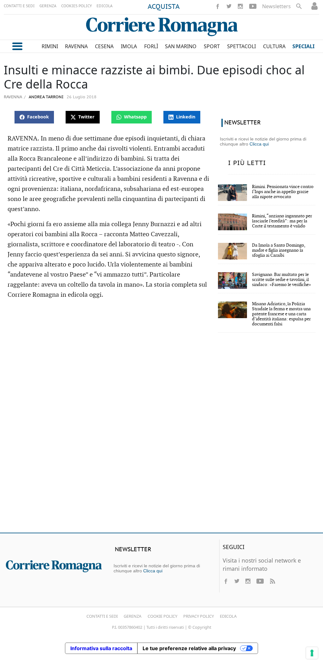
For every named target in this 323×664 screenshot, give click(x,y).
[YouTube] (253, 6)
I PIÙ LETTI (247, 163)
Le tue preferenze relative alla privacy (189, 648)
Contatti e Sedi (102, 616)
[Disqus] (161, 437)
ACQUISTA (164, 7)
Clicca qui (259, 143)
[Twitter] (229, 6)
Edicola (228, 616)
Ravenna (13, 97)
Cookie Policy (162, 616)
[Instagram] (240, 6)
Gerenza (132, 616)
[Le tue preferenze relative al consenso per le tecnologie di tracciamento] (312, 653)
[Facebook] (217, 6)
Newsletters (276, 6)
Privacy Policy (198, 616)
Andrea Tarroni (45, 97)
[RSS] (272, 581)
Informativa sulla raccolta (101, 648)
